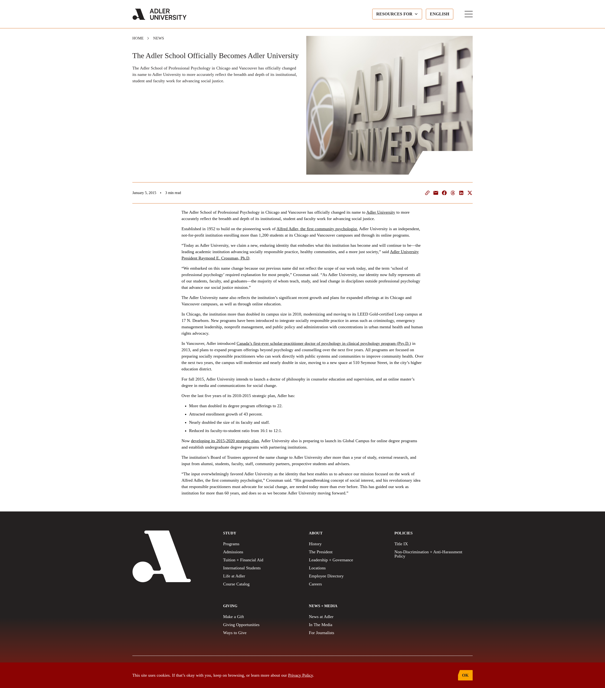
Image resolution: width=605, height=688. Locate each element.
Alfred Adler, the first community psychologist (317, 228)
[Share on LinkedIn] (461, 193)
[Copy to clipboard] (427, 193)
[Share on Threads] (453, 193)
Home (138, 38)
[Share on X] (470, 193)
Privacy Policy (300, 675)
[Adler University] (159, 14)
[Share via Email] (436, 193)
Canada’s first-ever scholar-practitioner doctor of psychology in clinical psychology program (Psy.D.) (324, 343)
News (158, 38)
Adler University (380, 212)
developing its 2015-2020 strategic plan (225, 440)
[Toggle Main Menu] (469, 14)
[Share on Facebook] (444, 193)
